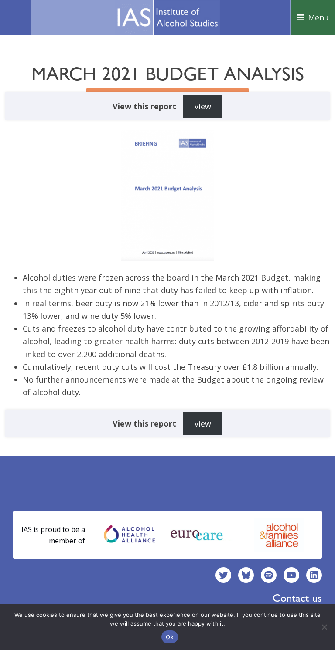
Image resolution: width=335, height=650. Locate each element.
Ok (170, 636)
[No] (324, 627)
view (203, 106)
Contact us (297, 598)
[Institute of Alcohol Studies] (167, 17)
